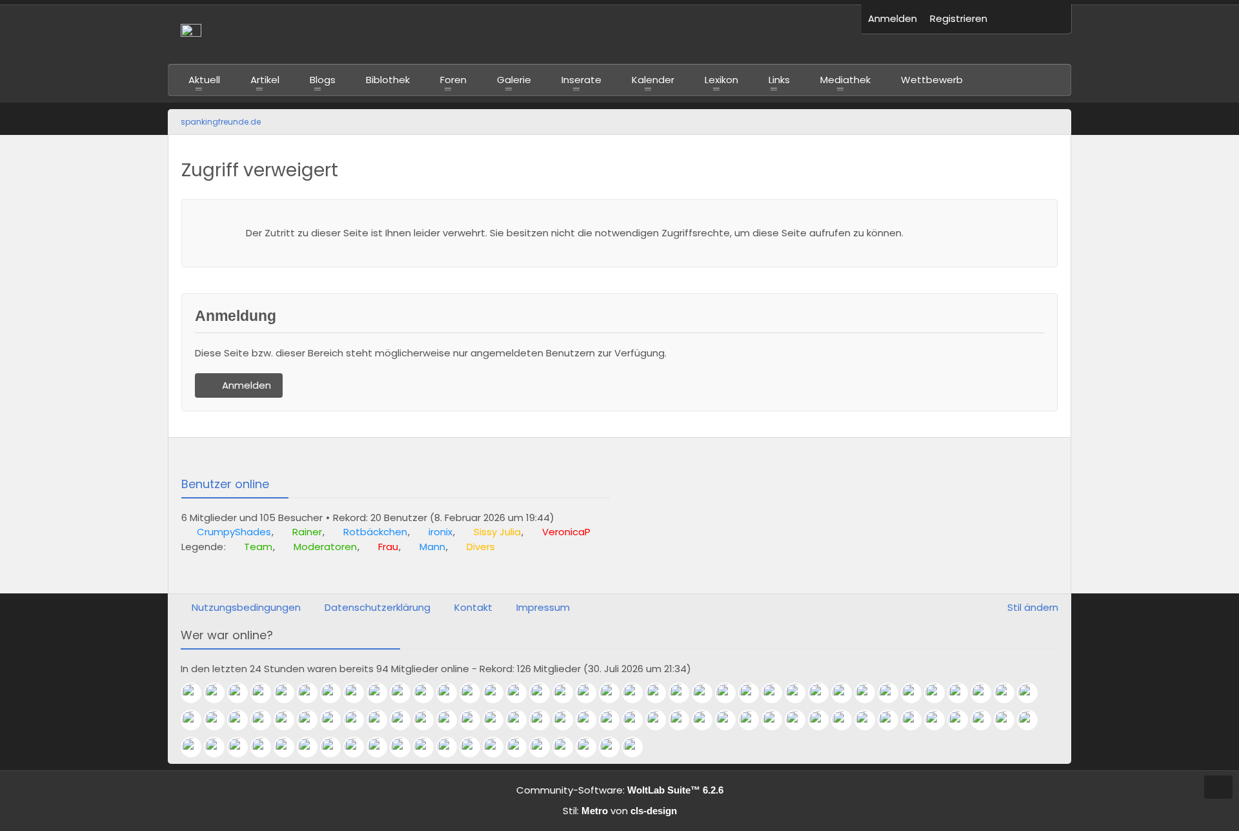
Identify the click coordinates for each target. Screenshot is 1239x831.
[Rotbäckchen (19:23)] (242, 692)
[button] (1013, 19)
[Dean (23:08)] (451, 747)
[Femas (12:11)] (776, 720)
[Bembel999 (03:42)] (312, 747)
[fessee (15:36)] (265, 720)
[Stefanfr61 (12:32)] (730, 720)
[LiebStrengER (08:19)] (1009, 720)
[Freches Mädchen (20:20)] (591, 747)
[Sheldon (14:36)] (567, 720)
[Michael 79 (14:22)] (614, 720)
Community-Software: (619, 790)
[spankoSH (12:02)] (800, 720)
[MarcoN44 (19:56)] (614, 747)
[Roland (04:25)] (265, 747)
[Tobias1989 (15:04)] (382, 720)
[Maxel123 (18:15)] (614, 692)
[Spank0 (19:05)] (382, 692)
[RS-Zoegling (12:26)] (753, 720)
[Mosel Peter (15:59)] (242, 720)
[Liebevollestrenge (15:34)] (289, 720)
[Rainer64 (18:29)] (567, 692)
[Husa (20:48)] (567, 747)
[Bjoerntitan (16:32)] (1032, 692)
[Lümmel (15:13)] (358, 720)
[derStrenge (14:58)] (451, 720)
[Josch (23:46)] (428, 747)
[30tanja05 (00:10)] (405, 747)
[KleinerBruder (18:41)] (521, 692)
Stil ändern (1032, 607)
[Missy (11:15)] (846, 720)
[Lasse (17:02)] (939, 692)
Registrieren (958, 18)
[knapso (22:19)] (521, 747)
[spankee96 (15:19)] (335, 720)
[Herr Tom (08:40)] (962, 720)
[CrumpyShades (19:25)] (196, 692)
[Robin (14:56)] (521, 720)
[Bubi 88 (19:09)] (358, 692)
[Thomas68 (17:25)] (869, 692)
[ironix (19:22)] (289, 692)
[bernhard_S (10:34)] (916, 720)
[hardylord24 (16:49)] (986, 692)
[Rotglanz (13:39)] (660, 720)
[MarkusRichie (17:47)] (776, 692)
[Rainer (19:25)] (219, 692)
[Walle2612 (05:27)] (219, 747)
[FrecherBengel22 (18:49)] (474, 692)
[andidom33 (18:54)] (451, 692)
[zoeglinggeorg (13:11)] (707, 720)
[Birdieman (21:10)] (544, 747)
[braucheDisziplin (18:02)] (730, 692)
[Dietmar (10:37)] (893, 720)
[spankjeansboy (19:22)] (265, 692)
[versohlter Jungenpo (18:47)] (498, 692)
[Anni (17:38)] (800, 692)
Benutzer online (225, 484)
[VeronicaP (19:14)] (335, 692)
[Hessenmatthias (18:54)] (428, 692)
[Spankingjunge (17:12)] (916, 692)
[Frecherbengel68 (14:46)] (544, 720)
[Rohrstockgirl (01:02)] (358, 747)
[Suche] (1051, 19)
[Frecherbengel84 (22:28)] (498, 747)
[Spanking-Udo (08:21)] (986, 720)
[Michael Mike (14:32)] (591, 720)
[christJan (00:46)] (382, 747)
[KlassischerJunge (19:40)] (637, 747)
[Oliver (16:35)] (1009, 692)
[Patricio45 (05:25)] (242, 747)
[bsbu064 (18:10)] (637, 692)
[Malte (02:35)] (335, 747)
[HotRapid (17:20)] (893, 692)
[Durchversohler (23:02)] (474, 747)
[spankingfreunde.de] (515, 34)
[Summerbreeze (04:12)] (289, 747)
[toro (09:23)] (939, 720)
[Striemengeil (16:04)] (219, 720)
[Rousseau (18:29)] (544, 692)
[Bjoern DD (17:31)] (846, 692)
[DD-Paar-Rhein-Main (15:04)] (405, 720)
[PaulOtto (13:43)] (637, 720)
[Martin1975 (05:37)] (1032, 720)
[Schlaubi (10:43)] (869, 720)
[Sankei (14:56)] (498, 720)
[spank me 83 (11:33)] (823, 720)
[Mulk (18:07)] (660, 692)
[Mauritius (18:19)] (591, 692)
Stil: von (620, 810)
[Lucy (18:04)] (707, 692)
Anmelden (892, 18)
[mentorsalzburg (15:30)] (312, 720)
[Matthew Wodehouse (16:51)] (962, 692)
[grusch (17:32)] (823, 692)
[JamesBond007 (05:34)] (196, 747)
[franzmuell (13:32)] (684, 720)
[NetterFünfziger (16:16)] (196, 720)
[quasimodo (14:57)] (474, 720)
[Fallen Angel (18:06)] (684, 692)
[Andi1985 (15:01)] (428, 720)
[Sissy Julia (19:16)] (312, 692)
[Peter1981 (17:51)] (753, 692)
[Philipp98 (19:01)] (405, 692)
